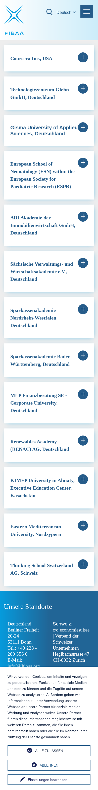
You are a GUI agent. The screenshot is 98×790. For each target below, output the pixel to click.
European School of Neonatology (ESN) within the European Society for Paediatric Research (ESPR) (42, 175)
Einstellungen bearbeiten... (49, 780)
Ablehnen (49, 765)
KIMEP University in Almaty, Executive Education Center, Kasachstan (42, 488)
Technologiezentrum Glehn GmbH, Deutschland (39, 93)
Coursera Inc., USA (31, 58)
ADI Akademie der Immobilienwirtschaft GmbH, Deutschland (42, 225)
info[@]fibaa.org (24, 666)
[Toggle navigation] (86, 11)
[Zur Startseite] (14, 20)
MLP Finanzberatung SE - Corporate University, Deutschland (38, 402)
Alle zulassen (49, 751)
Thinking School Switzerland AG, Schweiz (41, 569)
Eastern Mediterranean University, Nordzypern (35, 530)
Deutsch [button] (60, 12)
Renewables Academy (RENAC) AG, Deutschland (39, 445)
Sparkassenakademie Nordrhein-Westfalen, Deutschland (34, 317)
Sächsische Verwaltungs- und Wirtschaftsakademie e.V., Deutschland (41, 271)
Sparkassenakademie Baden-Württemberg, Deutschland (41, 360)
